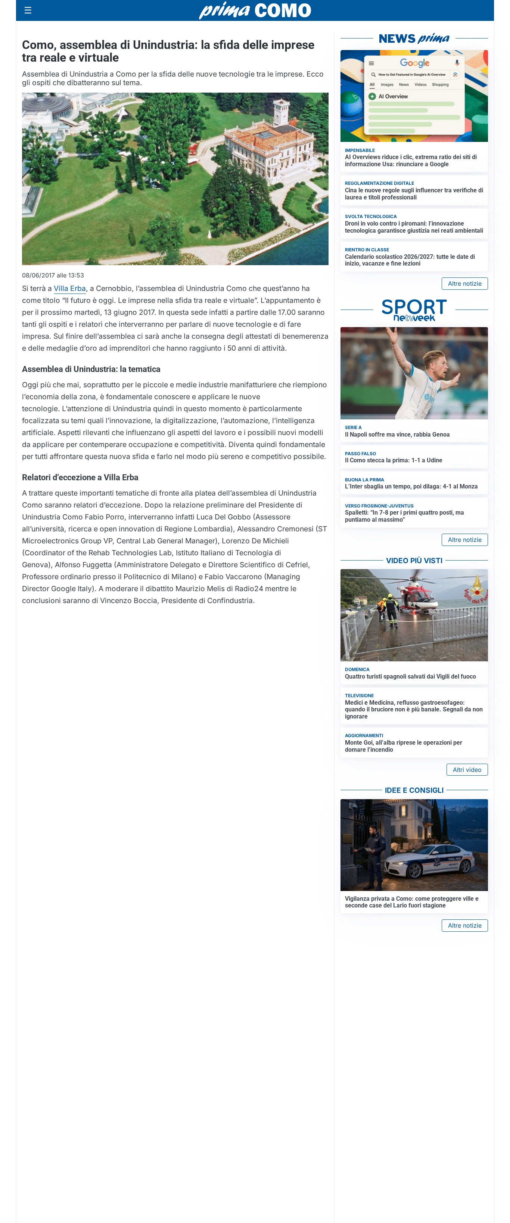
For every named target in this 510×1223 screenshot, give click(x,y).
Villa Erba (70, 288)
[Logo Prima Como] (255, 10)
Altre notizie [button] (465, 283)
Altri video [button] (467, 769)
